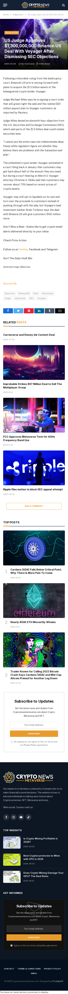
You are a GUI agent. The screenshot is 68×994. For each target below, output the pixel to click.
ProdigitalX (58, 981)
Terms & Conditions (29, 969)
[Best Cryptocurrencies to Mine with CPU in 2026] (12, 860)
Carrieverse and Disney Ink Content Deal (29, 334)
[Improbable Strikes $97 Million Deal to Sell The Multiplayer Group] (34, 362)
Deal (36, 293)
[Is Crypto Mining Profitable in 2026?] (12, 843)
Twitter (23, 249)
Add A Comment (34, 506)
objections (20, 298)
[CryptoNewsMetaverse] (35, 5)
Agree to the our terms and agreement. (35, 945)
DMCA (34, 973)
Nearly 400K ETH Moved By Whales (33, 622)
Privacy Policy (30, 745)
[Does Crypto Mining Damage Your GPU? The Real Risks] (12, 877)
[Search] (63, 5)
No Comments (28, 64)
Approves (10, 293)
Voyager (42, 298)
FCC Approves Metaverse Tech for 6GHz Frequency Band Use (29, 438)
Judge (8, 298)
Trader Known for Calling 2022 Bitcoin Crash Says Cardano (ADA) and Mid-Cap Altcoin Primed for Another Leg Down (35, 675)
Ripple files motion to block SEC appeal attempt (33, 489)
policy (43, 945)
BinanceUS (24, 293)
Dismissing (47, 293)
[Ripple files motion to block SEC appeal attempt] (34, 467)
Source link (10, 283)
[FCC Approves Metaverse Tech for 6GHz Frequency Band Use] (34, 415)
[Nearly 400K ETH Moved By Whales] (34, 600)
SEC (31, 298)
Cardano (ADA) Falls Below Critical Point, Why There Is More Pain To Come (36, 571)
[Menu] (5, 5)
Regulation (12, 33)
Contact (9, 969)
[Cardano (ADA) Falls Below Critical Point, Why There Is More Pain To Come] (34, 547)
